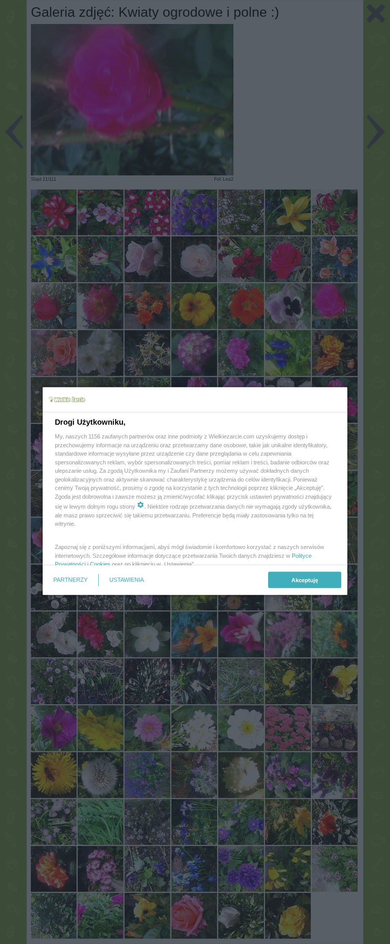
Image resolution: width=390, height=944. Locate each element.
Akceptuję (304, 580)
